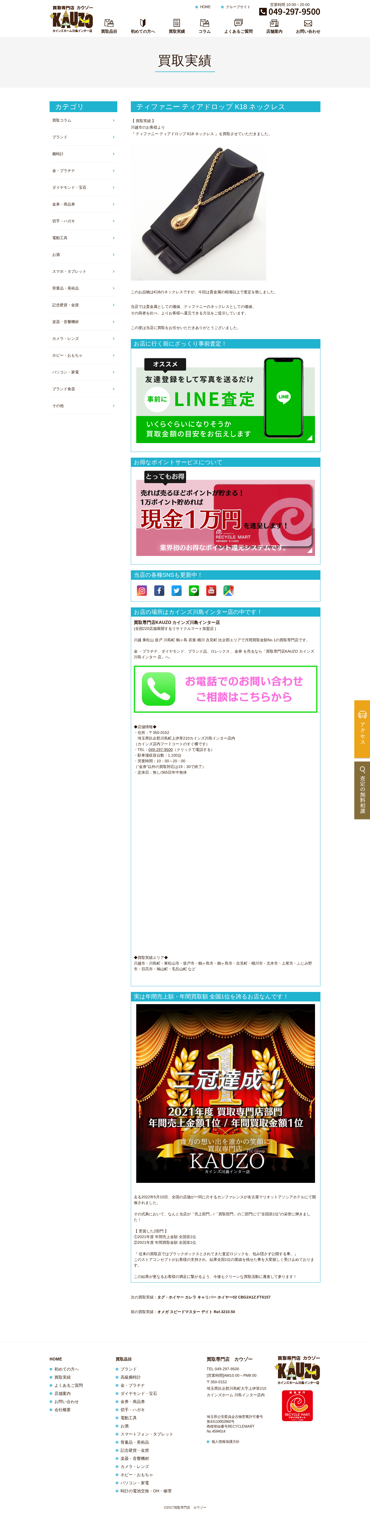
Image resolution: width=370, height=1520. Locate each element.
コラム (205, 31)
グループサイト (238, 7)
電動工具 (59, 238)
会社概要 (62, 1409)
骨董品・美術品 (65, 288)
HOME (205, 7)
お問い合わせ (308, 31)
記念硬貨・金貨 (65, 305)
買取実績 (177, 31)
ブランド (59, 137)
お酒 (56, 254)
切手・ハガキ (63, 221)
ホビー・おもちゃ (67, 355)
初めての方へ (143, 31)
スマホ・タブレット (69, 271)
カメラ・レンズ (65, 338)
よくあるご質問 (238, 31)
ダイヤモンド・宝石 (69, 187)
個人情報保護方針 (226, 1442)
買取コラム (61, 120)
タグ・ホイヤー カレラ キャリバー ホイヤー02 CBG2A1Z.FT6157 (214, 1297)
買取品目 (109, 31)
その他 (58, 405)
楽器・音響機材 (65, 322)
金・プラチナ (63, 170)
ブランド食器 (63, 389)
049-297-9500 (160, 749)
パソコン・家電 (65, 372)
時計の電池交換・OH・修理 (146, 1491)
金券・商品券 (63, 204)
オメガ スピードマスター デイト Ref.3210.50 (196, 1312)
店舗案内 (274, 31)
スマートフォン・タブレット (147, 1434)
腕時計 (58, 154)
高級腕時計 (131, 1377)
